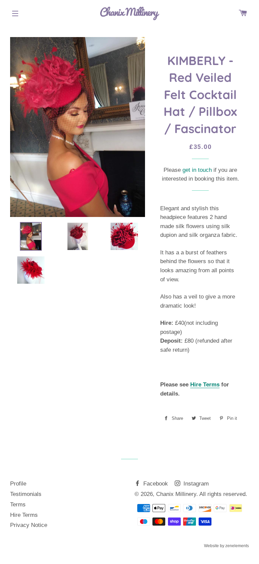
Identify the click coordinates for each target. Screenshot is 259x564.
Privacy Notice (28, 525)
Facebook (155, 483)
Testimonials (25, 494)
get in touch (197, 170)
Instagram (195, 483)
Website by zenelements (226, 545)
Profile (18, 483)
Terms (18, 504)
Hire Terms (205, 384)
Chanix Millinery (176, 494)
